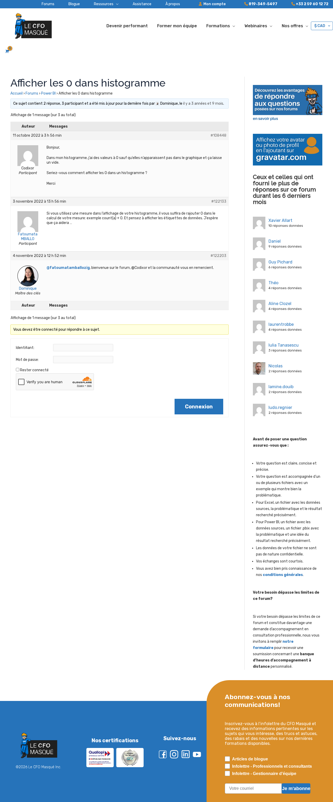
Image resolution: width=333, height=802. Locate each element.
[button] (99, 4)
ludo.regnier (280, 407)
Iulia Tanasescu (283, 345)
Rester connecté (34, 370)
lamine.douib (280, 386)
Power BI (48, 93)
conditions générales (283, 575)
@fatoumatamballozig (68, 268)
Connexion (199, 406)
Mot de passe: (27, 359)
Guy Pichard (280, 262)
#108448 (218, 135)
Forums (31, 93)
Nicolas (275, 365)
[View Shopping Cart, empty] (6, 51)
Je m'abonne (296, 788)
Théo (273, 282)
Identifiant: (25, 348)
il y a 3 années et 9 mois (203, 103)
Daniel (274, 241)
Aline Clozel (279, 303)
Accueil (16, 93)
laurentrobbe (281, 324)
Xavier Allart (280, 220)
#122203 (218, 256)
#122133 (218, 201)
